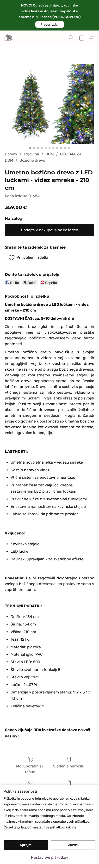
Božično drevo (32, 160)
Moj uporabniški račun (30, 769)
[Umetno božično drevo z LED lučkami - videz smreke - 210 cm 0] (49, 104)
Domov (11, 154)
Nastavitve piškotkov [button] (49, 857)
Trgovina (31, 154)
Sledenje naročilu (68, 766)
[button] (49, 24)
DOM (49, 154)
